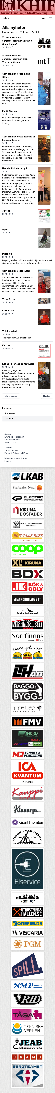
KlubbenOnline (20, 458)
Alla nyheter (10, 413)
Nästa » (46, 396)
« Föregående (11, 396)
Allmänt (9, 418)
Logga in (8, 461)
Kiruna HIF (13, 10)
